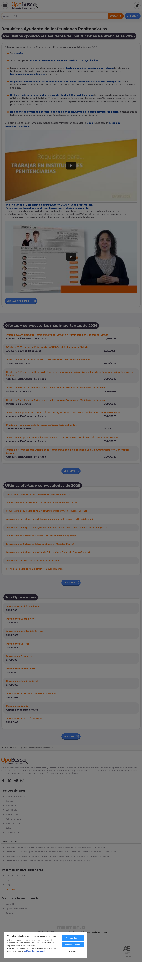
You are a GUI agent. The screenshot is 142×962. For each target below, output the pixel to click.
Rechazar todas (72, 945)
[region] (45, 945)
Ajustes (72, 951)
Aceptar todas (73, 938)
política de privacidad (34, 951)
